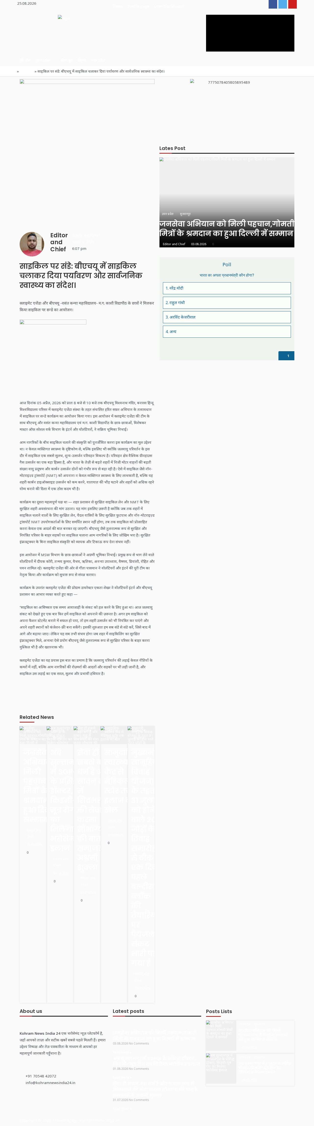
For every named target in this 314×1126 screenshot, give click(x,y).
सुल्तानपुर (31, 738)
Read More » (122, 1052)
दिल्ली (82, 60)
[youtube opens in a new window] (292, 4)
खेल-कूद (67, 60)
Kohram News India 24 (99, 1120)
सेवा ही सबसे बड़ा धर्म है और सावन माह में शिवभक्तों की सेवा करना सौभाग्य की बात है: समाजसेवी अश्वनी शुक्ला (155, 1089)
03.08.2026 (34, 845)
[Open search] (246, 60)
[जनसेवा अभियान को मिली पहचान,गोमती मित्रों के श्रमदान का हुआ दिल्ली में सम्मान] (226, 202)
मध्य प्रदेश (98, 60)
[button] (114, 235)
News (118, 6)
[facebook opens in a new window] (273, 4)
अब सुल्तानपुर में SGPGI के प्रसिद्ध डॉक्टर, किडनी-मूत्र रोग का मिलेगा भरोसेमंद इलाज (156, 1061)
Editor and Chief (34, 833)
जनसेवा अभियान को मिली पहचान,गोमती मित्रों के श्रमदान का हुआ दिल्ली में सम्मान (155, 1036)
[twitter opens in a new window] (282, 4)
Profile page (138, 6)
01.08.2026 (61, 873)
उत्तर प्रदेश (43, 60)
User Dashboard (168, 6)
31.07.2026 (88, 892)
